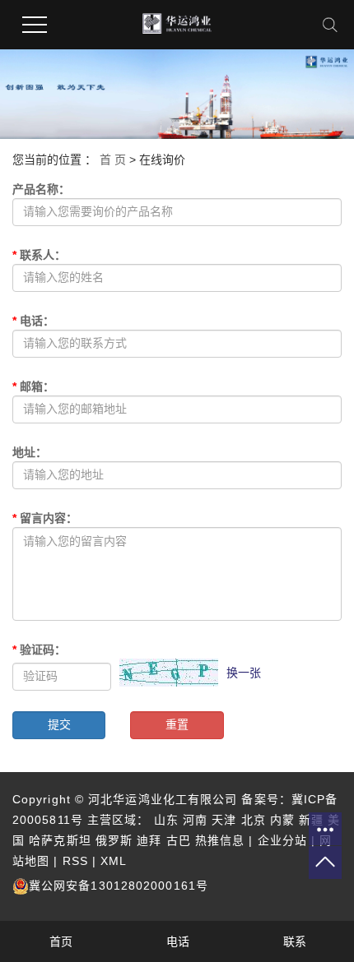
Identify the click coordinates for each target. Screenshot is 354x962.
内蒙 (282, 819)
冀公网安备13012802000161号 (118, 885)
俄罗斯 (114, 840)
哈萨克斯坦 (60, 840)
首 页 (113, 159)
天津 (224, 819)
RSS (75, 860)
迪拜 (149, 840)
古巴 (178, 840)
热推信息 (220, 840)
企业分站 (282, 840)
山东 (166, 819)
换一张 (243, 672)
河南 (195, 819)
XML (113, 860)
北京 (253, 819)
